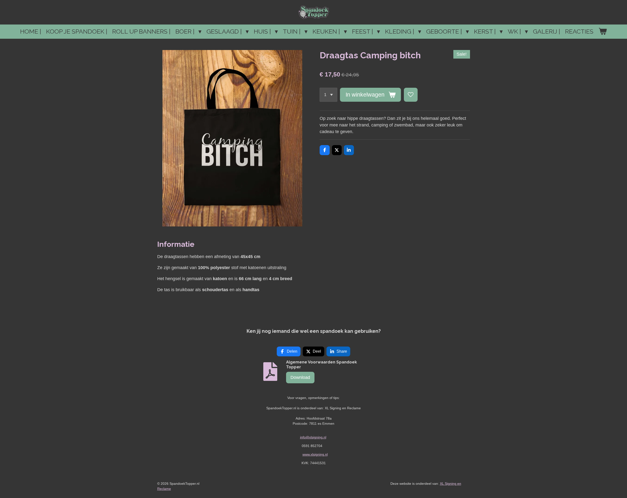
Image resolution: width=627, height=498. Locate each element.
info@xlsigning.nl (313, 437)
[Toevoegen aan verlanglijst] (411, 94)
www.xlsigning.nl (315, 454)
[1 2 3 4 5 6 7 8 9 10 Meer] (328, 94)
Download (300, 377)
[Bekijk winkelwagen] (602, 32)
